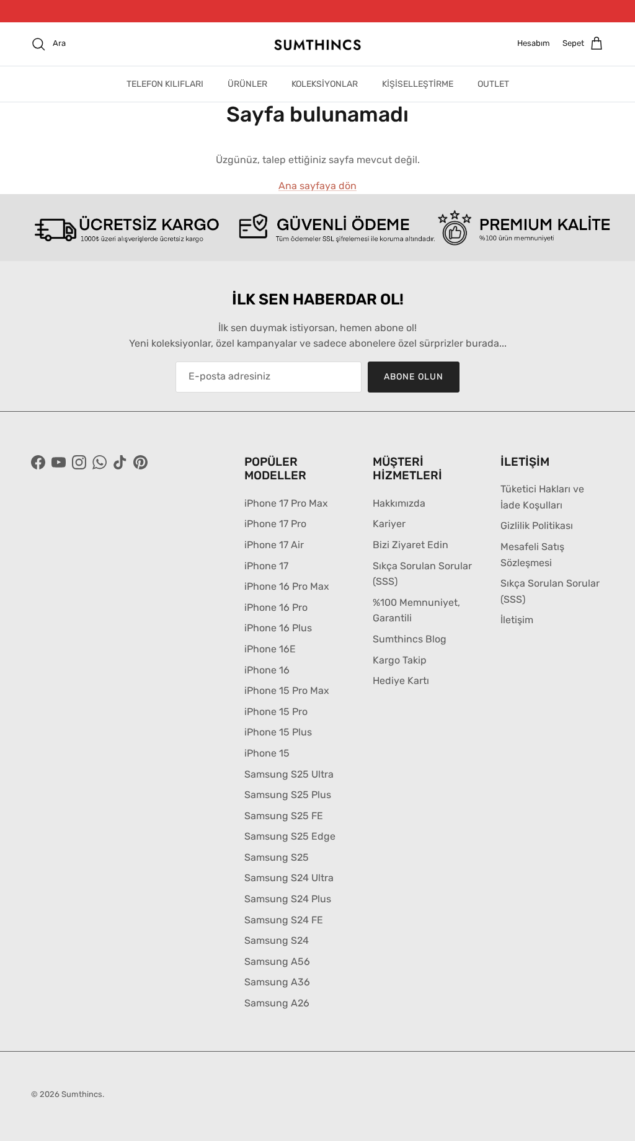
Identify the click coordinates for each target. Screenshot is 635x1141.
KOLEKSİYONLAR (324, 84)
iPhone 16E (270, 648)
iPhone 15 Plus (278, 732)
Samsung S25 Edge (289, 836)
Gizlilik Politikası (536, 525)
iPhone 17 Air (274, 545)
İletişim (516, 620)
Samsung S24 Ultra (289, 878)
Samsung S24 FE (283, 919)
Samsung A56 (277, 961)
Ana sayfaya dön (317, 186)
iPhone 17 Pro (275, 524)
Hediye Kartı (401, 680)
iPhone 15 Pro (276, 711)
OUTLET (493, 84)
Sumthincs (81, 1093)
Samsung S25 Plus (287, 795)
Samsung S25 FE (283, 815)
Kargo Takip (400, 659)
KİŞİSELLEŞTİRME (417, 84)
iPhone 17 (266, 565)
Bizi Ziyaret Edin (410, 545)
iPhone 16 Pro (276, 607)
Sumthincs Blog (409, 638)
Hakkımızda (399, 502)
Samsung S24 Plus (287, 899)
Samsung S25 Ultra (289, 773)
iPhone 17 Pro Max (286, 502)
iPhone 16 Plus (278, 628)
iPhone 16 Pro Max (286, 586)
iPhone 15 (267, 752)
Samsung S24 (276, 940)
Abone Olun (413, 376)
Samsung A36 (277, 982)
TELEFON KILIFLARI (165, 84)
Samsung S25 (276, 857)
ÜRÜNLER (247, 84)
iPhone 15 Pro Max (286, 690)
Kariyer (389, 524)
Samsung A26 (276, 1003)
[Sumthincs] (317, 44)
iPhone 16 (267, 669)
